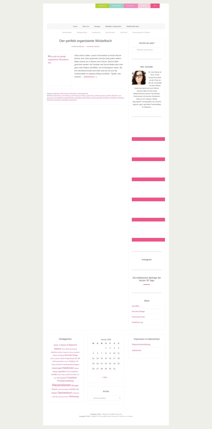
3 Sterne (62, 345)
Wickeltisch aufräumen (117, 98)
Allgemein (56, 93)
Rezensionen (61, 385)
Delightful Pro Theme (97, 416)
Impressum (136, 350)
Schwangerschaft (82, 93)
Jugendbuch (62, 371)
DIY (76, 358)
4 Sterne (71, 345)
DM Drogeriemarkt (57, 361)
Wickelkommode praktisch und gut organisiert (88, 98)
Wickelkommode (69, 98)
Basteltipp (61, 355)
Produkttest (72, 377)
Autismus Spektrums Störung (66, 352)
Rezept (74, 385)
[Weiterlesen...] (90, 77)
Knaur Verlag (61, 374)
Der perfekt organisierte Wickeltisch (85, 41)
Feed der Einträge (138, 311)
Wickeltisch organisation (54, 100)
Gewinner (59, 364)
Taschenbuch (65, 392)
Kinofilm (54, 374)
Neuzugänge (61, 378)
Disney (72, 358)
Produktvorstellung (65, 381)
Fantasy (72, 361)
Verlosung (74, 396)
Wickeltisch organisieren (69, 100)
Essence (66, 361)
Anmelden (135, 306)
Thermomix (75, 393)
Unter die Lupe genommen (60, 396)
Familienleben (72, 93)
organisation (90, 95)
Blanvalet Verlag (71, 355)
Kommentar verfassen (93, 46)
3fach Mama (57, 95)
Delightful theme (107, 414)
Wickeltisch (106, 98)
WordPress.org (137, 322)
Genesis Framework (112, 416)
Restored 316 (118, 414)
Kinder (68, 371)
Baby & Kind (63, 93)
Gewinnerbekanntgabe (71, 364)
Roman (55, 389)
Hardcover (68, 368)
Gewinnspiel (57, 368)
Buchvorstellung (55, 358)
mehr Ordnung (66, 95)
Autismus (54, 352)
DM (79, 358)
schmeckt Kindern (63, 389)
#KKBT (56, 345)
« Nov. (104, 377)
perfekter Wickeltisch (112, 95)
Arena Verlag (65, 349)
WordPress (122, 416)
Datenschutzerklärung (141, 344)
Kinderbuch (74, 371)
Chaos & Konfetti (69, 12)
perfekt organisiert (99, 95)
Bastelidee (77, 352)
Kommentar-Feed (138, 317)
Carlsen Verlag (64, 358)
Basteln (55, 355)
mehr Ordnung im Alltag (78, 95)
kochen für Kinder (70, 374)
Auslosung (73, 349)
